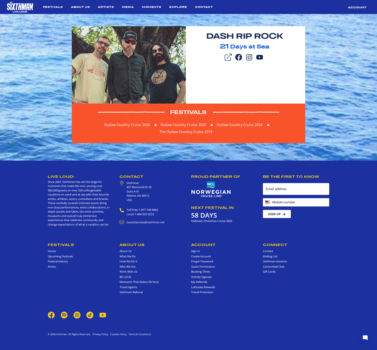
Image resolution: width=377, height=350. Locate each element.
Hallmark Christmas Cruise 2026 (211, 221)
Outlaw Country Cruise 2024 (239, 124)
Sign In (195, 251)
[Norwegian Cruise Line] (211, 189)
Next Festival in (212, 207)
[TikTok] (90, 315)
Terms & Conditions (139, 334)
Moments (151, 7)
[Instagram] (249, 56)
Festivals (53, 7)
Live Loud (61, 176)
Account (357, 7)
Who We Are (127, 267)
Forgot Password (202, 261)
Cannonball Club (273, 267)
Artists (106, 7)
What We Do (128, 256)
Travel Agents (128, 287)
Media (128, 7)
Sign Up (274, 214)
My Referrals (199, 282)
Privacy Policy (100, 334)
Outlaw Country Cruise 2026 (127, 124)
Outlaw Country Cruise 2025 (183, 124)
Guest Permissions (203, 267)
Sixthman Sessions (275, 261)
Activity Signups (201, 277)
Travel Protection (202, 292)
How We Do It (128, 261)
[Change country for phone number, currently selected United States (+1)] (267, 202)
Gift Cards (269, 272)
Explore (178, 7)
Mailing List (270, 256)
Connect (275, 245)
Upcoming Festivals (60, 256)
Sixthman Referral (131, 292)
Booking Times (200, 272)
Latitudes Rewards (203, 287)
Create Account (201, 256)
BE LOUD (125, 277)
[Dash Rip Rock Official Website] (129, 64)
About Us (80, 7)
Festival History (58, 261)
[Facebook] (238, 56)
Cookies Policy (118, 334)
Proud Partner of (215, 176)
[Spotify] (64, 315)
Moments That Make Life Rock (139, 282)
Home (52, 251)
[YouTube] (259, 56)
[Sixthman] (20, 7)
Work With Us (128, 272)
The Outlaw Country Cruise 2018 (185, 131)
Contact (204, 7)
